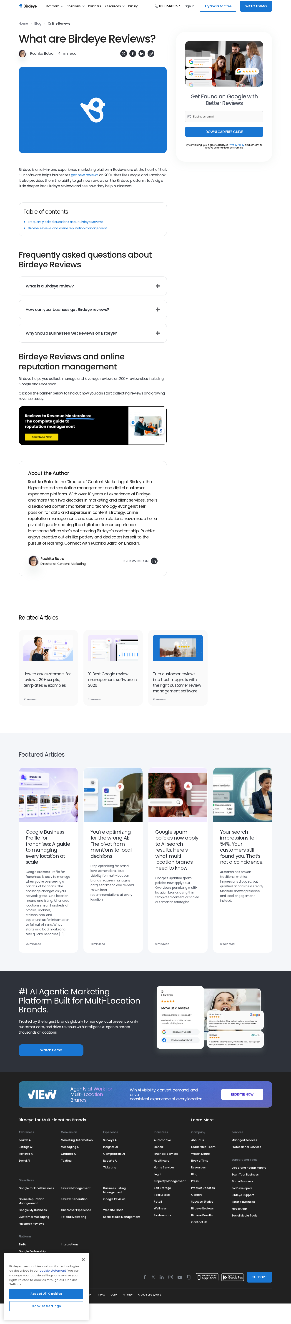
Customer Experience (76, 1210)
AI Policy (128, 1294)
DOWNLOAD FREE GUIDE (224, 131)
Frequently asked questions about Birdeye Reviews (65, 222)
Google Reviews (114, 1199)
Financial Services (166, 1154)
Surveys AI (110, 1140)
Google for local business (36, 1188)
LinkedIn (131, 543)
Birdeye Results (202, 1215)
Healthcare (161, 1161)
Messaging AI (70, 1147)
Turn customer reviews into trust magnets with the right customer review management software (177, 682)
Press (195, 1181)
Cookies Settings (46, 1306)
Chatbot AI (68, 1154)
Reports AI (110, 1161)
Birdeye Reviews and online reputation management (67, 228)
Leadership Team (203, 1147)
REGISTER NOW (242, 1094)
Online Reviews (59, 23)
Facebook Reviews (31, 1224)
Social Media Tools (244, 1215)
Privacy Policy (236, 145)
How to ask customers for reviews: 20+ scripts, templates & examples (47, 679)
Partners (94, 6)
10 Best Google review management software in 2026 (112, 679)
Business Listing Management (114, 1190)
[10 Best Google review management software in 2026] (113, 651)
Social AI (24, 1161)
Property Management (170, 1181)
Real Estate (162, 1195)
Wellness (160, 1208)
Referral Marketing (73, 1217)
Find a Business (242, 1181)
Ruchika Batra (41, 53)
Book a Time (199, 1161)
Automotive (162, 1140)
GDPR (89, 1294)
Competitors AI (114, 1154)
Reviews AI (26, 1154)
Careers (196, 1195)
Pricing (133, 6)
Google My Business (33, 1210)
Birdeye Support (243, 1195)
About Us (197, 1140)
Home (23, 23)
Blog (37, 23)
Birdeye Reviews (202, 1208)
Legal (157, 1174)
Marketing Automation (77, 1140)
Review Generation (74, 1199)
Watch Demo (51, 1050)
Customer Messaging (34, 1217)
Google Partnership (32, 1251)
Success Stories (202, 1202)
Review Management (76, 1188)
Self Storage (162, 1188)
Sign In (189, 6)
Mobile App (239, 1209)
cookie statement (53, 1271)
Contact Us (199, 1222)
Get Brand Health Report (249, 1168)
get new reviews (84, 175)
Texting (66, 1161)
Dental (158, 1147)
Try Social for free (217, 6)
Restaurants (162, 1215)
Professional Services (246, 1147)
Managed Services (244, 1140)
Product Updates (203, 1188)
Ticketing (109, 1167)
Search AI (25, 1140)
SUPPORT (259, 1277)
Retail (158, 1202)
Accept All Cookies (46, 1294)
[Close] (83, 1260)
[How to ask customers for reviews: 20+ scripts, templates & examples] (48, 651)
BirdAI (22, 1244)
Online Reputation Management (31, 1201)
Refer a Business (243, 1202)
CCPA (113, 1294)
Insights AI (110, 1147)
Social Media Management (121, 1217)
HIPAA (101, 1294)
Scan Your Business (245, 1174)
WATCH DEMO (256, 6)
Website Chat (113, 1210)
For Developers (242, 1188)
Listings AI (26, 1147)
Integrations (69, 1244)
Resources (113, 6)
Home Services (164, 1167)
